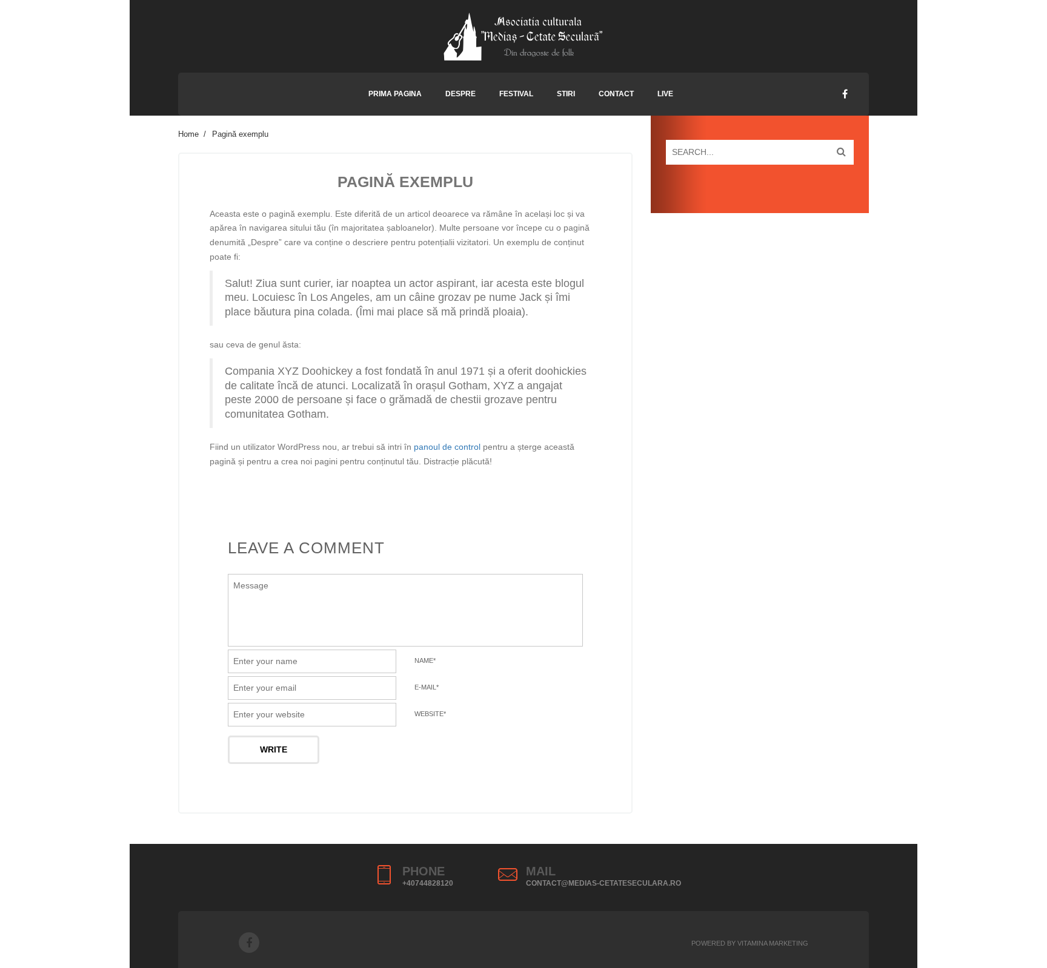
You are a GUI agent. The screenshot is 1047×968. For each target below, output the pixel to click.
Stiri (566, 94)
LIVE (665, 94)
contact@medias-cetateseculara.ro (603, 883)
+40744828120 (427, 883)
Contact (616, 94)
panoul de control (447, 447)
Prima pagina (395, 94)
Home (188, 134)
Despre (460, 94)
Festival (516, 94)
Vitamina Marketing (772, 943)
